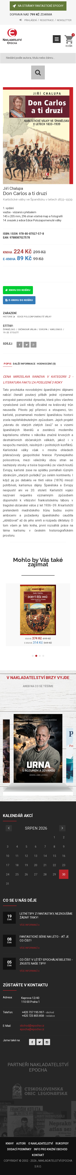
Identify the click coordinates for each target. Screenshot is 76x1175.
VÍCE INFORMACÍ (29, 925)
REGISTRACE (47, 20)
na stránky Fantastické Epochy (41, 5)
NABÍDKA (57, 39)
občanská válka (27, 329)
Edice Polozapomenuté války (34, 317)
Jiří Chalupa (13, 188)
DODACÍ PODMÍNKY (19, 1149)
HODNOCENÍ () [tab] (46, 363)
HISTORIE (7, 317)
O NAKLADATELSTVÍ (40, 1143)
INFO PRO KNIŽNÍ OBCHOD (50, 1149)
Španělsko (9, 329)
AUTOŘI (21, 1143)
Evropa (43, 329)
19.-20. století (11, 332)
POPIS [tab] (7, 363)
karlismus (56, 329)
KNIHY (10, 1143)
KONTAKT (38, 1155)
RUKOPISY (62, 1143)
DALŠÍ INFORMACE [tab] (24, 363)
